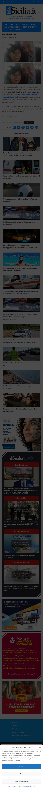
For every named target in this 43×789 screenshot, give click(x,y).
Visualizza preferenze (21, 781)
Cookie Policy (12, 786)
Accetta (21, 766)
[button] (40, 747)
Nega (21, 774)
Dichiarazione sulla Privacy (27, 786)
